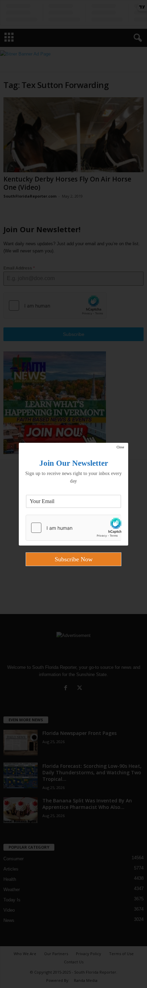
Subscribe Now (74, 559)
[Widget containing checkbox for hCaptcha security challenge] (73, 528)
